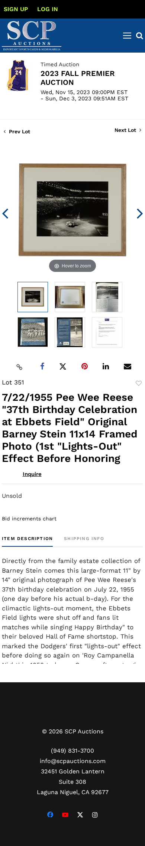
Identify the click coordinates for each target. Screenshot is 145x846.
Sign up (16, 9)
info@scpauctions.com (73, 761)
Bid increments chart (29, 519)
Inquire (32, 474)
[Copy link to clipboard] (19, 366)
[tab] (27, 541)
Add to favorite (138, 383)
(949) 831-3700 (72, 750)
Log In (47, 9)
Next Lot (126, 130)
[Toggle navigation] (127, 35)
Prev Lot (18, 131)
